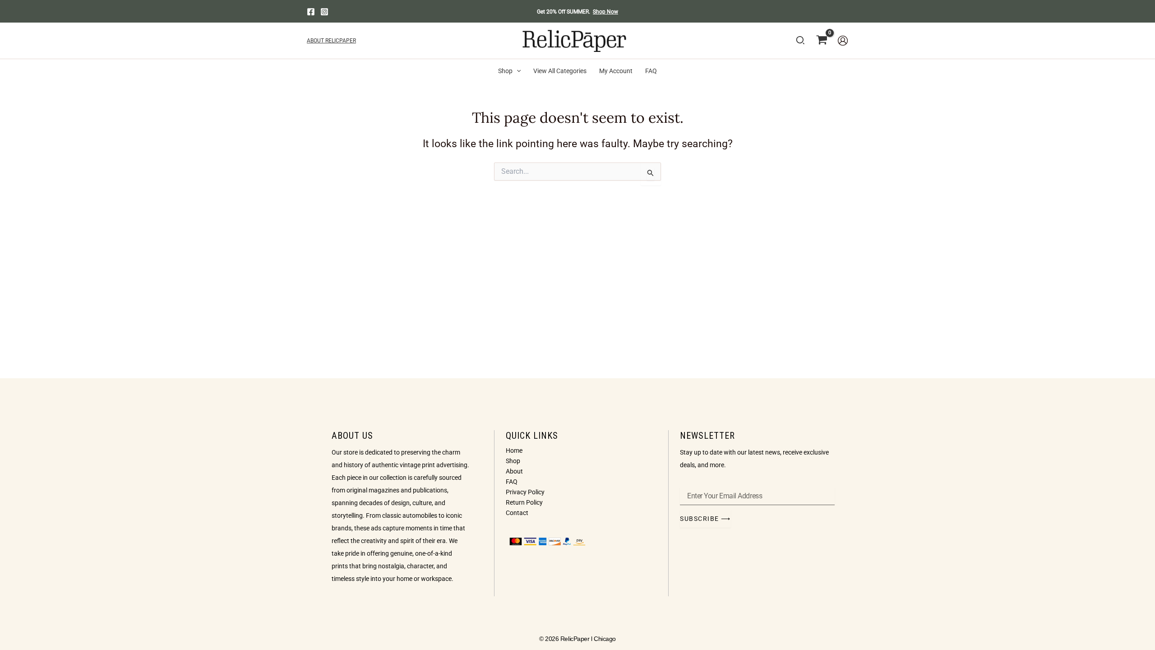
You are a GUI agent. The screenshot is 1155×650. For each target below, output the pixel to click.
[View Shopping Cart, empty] (821, 41)
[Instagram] (324, 12)
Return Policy (524, 502)
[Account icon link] (842, 40)
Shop (513, 460)
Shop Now (605, 12)
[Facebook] (311, 12)
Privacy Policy (525, 492)
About (514, 471)
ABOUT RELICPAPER (331, 40)
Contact (517, 512)
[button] (800, 42)
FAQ (511, 481)
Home (514, 450)
